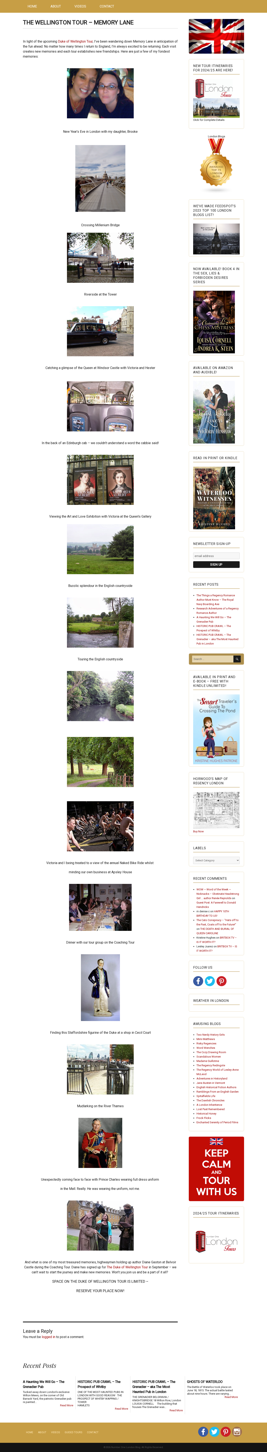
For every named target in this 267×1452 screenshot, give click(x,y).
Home (32, 6)
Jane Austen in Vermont (210, 1082)
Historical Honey (206, 1113)
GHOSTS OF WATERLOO (205, 1382)
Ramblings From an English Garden (217, 1091)
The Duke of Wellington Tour (128, 1267)
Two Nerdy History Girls (210, 1034)
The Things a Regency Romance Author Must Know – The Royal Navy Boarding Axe (215, 600)
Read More (66, 1405)
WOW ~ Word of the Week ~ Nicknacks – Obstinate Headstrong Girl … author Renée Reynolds (217, 894)
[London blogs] (216, 166)
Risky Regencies (206, 1043)
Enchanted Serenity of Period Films (217, 1122)
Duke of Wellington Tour (75, 41)
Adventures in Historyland (211, 1078)
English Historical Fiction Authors (216, 1087)
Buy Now (198, 831)
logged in (48, 1337)
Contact (107, 6)
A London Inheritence (209, 1104)
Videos (80, 6)
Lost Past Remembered (210, 1109)
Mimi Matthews (205, 1039)
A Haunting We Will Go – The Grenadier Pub (43, 1384)
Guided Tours (73, 1432)
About (55, 6)
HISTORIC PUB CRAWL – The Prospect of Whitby (99, 1384)
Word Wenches (205, 1047)
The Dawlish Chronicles (210, 1100)
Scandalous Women (208, 1056)
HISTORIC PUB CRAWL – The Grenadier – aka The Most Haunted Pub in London (217, 639)
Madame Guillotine (207, 1061)
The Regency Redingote (210, 1065)
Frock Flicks (203, 1118)
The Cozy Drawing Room (211, 1052)
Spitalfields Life (205, 1096)
